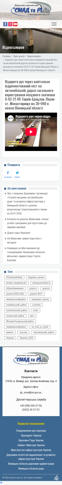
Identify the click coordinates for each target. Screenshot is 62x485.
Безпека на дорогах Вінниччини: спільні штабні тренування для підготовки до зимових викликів (27, 223)
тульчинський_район (43, 332)
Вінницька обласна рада (31, 468)
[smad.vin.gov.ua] (31, 358)
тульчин (23, 332)
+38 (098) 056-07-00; (31, 405)
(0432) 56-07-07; (31, 409)
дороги (46, 288)
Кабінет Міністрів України (31, 445)
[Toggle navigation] (54, 24)
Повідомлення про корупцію (31, 430)
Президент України (31, 435)
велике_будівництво (16, 282)
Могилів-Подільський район (20, 321)
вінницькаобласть (42, 282)
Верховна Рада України (31, 440)
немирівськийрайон (16, 327)
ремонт (10, 332)
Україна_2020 (26, 338)
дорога (33, 288)
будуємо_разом (36, 277)
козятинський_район (16, 310)
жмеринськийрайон (16, 299)
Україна (10, 338)
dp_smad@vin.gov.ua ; (31, 392)
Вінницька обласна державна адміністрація (31, 463)
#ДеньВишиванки (14, 288)
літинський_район (15, 315)
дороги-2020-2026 (15, 293)
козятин (37, 304)
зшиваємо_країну (40, 299)
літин (35, 310)
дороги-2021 (36, 293)
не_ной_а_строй (40, 327)
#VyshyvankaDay (14, 277)
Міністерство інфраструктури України (31, 450)
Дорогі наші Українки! (18, 232)
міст (32, 315)
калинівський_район (16, 304)
